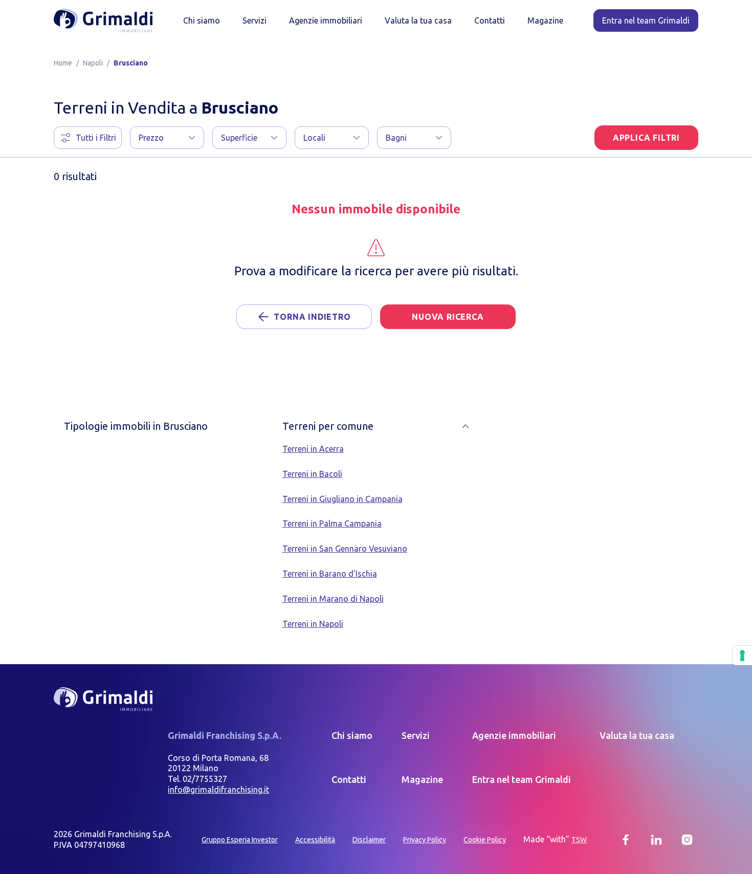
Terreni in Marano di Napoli (333, 598)
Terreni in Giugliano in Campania (342, 499)
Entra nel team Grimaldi (521, 779)
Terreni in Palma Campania (332, 523)
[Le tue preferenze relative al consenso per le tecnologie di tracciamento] (742, 655)
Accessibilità (315, 840)
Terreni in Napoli (312, 623)
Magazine (545, 20)
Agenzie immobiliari (325, 20)
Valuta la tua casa (418, 20)
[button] (167, 137)
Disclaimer (369, 840)
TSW (579, 840)
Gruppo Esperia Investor (240, 840)
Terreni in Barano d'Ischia (329, 573)
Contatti (489, 20)
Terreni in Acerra (313, 448)
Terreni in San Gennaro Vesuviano (344, 548)
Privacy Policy (424, 840)
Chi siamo (201, 20)
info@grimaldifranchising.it (218, 789)
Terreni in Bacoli (312, 473)
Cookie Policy (484, 840)
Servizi (254, 20)
